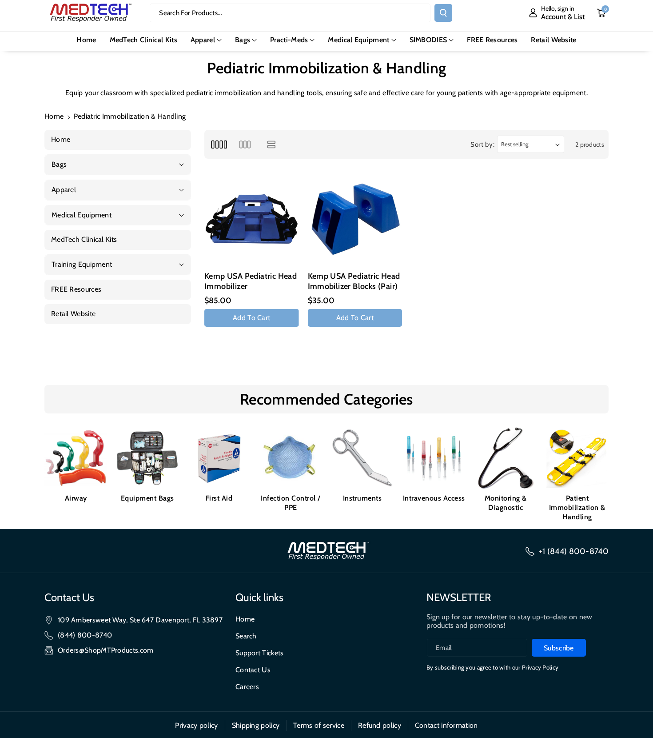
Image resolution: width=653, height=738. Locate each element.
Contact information (446, 725)
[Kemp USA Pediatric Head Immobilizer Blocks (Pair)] (355, 219)
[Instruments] (362, 458)
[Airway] (75, 458)
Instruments (362, 498)
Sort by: (482, 144)
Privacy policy (196, 725)
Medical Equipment (358, 40)
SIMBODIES (428, 40)
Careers (247, 686)
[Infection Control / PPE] (290, 458)
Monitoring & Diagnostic (506, 503)
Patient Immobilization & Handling (577, 507)
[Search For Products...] (443, 13)
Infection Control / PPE (291, 503)
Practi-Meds (289, 40)
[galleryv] (245, 144)
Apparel (203, 40)
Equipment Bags (147, 498)
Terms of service (318, 725)
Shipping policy (256, 725)
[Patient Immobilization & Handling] (577, 458)
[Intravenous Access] (433, 458)
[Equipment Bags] (147, 458)
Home (54, 116)
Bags (242, 40)
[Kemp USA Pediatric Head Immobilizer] (251, 219)
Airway (76, 498)
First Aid (219, 498)
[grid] (219, 144)
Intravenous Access (434, 498)
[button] (206, 40)
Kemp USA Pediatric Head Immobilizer (250, 281)
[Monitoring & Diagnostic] (505, 458)
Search (246, 636)
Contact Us (253, 670)
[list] (272, 144)
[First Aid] (219, 458)
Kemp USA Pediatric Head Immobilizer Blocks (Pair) (354, 281)
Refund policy (379, 725)
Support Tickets (259, 653)
